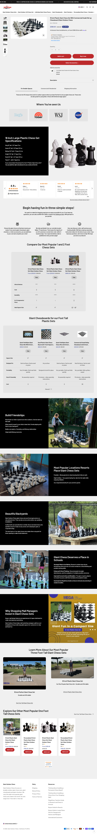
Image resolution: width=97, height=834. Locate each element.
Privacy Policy (36, 794)
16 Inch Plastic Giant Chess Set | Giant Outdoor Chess (54, 270)
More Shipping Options (55, 40)
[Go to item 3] (5, 27)
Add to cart (10, 749)
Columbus (60, 34)
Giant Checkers (68, 12)
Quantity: (52, 46)
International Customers (55, 817)
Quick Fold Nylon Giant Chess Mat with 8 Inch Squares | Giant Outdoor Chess (63, 344)
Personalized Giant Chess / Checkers (83, 12)
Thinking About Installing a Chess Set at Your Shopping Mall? (56, 795)
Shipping (34, 788)
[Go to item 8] (5, 50)
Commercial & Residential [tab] (48, 88)
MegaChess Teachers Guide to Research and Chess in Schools (56, 802)
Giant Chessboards (57, 12)
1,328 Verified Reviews (13, 190)
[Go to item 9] (5, 57)
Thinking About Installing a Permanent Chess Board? (55, 789)
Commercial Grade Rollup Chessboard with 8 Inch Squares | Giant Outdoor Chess (81, 344)
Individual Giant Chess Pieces (43, 12)
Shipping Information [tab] (70, 88)
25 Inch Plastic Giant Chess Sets (72, 692)
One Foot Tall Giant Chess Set (24, 703)
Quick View (52, 72)
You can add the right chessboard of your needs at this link (21, 164)
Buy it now (83, 56)
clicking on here (59, 214)
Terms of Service (37, 797)
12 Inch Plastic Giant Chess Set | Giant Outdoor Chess (35, 270)
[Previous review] (4, 188)
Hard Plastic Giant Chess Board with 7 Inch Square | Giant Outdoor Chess (45, 344)
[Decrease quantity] (52, 49)
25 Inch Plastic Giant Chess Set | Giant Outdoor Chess (73, 270)
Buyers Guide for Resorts (55, 807)
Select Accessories (71, 63)
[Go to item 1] (5, 18)
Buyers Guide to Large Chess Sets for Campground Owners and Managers (56, 812)
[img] (13, 188)
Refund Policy (36, 791)
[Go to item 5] (5, 35)
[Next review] (92, 188)
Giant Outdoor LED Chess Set (25, 12)
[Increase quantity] (59, 49)
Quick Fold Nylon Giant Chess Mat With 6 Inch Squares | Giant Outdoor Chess (27, 344)
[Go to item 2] (5, 23)
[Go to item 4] (5, 31)
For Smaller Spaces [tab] (26, 88)
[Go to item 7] (5, 44)
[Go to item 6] (5, 40)
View (36, 277)
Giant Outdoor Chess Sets (9, 12)
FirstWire (27, 828)
